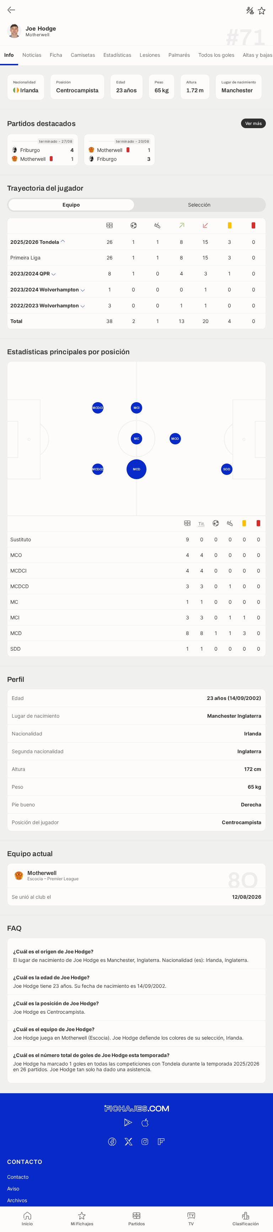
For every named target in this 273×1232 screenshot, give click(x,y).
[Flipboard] (161, 1141)
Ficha (56, 55)
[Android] (128, 1122)
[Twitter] (128, 1141)
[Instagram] (144, 1141)
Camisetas (83, 55)
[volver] (11, 10)
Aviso (13, 1189)
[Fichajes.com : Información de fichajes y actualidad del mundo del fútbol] (136, 1109)
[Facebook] (112, 1141)
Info (9, 55)
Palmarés (179, 55)
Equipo (71, 205)
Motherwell (38, 34)
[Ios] (144, 1122)
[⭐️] (261, 10)
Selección (199, 205)
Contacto (17, 1177)
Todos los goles (216, 55)
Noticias (31, 55)
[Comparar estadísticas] (250, 10)
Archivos (17, 1200)
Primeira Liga (25, 257)
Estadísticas (117, 55)
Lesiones (150, 55)
